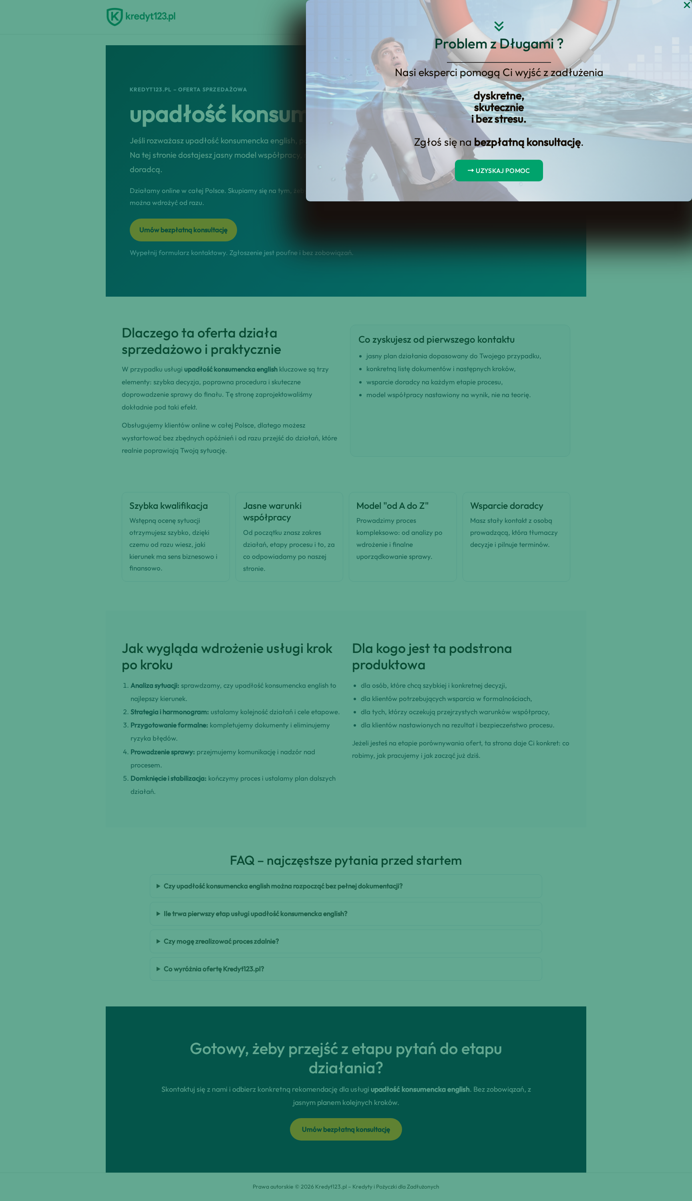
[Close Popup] (687, 5)
